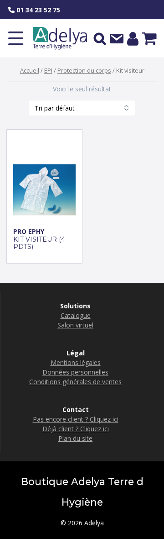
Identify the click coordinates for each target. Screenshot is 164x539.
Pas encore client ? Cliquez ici (75, 419)
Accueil (29, 70)
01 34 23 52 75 (37, 9)
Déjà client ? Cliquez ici (75, 428)
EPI (48, 70)
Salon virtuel (75, 325)
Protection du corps (84, 70)
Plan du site (75, 438)
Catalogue (76, 315)
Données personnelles (75, 372)
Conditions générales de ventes (75, 381)
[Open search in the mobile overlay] (99, 38)
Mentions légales (76, 362)
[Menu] (15, 38)
